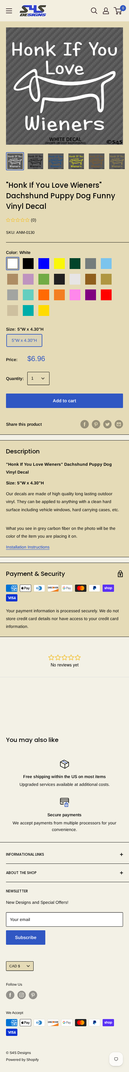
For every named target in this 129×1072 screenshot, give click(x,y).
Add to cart (64, 400)
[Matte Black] (59, 279)
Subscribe (25, 937)
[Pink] (75, 294)
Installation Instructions (28, 547)
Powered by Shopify (22, 1060)
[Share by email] (119, 424)
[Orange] (43, 294)
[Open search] (94, 11)
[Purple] (90, 294)
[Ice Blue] (106, 263)
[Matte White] (75, 279)
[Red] (106, 294)
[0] (118, 10)
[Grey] (90, 263)
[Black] (28, 263)
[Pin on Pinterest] (96, 424)
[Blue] (43, 263)
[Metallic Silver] (12, 294)
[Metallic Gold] (106, 279)
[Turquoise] (28, 310)
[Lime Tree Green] (43, 279)
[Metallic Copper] (90, 279)
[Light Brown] (12, 279)
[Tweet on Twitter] (107, 424)
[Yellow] (43, 310)
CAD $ (14, 966)
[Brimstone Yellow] (59, 263)
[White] (12, 263)
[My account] (106, 11)
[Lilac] (28, 279)
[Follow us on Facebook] (10, 995)
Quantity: (15, 378)
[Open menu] (9, 10)
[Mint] (28, 294)
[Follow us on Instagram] (21, 995)
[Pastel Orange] (59, 294)
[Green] (75, 263)
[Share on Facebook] (84, 424)
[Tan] (12, 310)
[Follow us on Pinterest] (33, 995)
